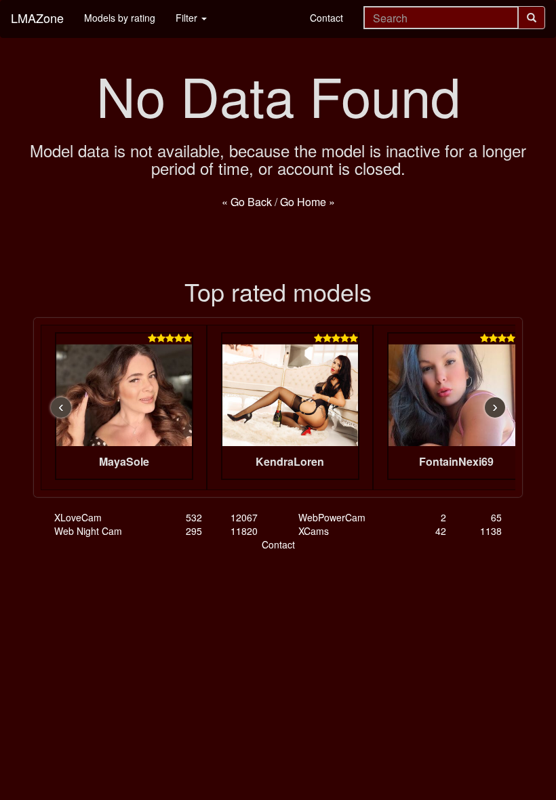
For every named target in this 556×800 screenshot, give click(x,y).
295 (194, 531)
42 (440, 531)
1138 (491, 531)
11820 (244, 531)
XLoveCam (78, 517)
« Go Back (247, 201)
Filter (188, 17)
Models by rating (119, 17)
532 (194, 517)
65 (496, 517)
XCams (313, 531)
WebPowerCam (331, 517)
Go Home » (307, 201)
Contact (326, 17)
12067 (244, 517)
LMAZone (37, 17)
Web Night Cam (88, 531)
